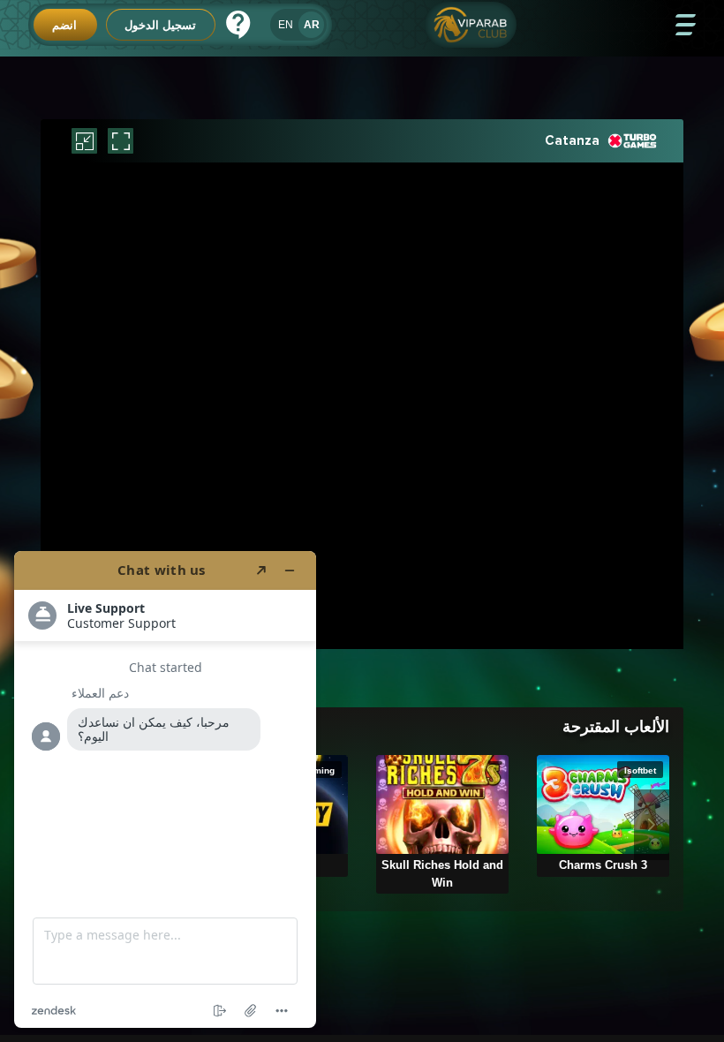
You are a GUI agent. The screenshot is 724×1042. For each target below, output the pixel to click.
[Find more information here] (165, 789)
